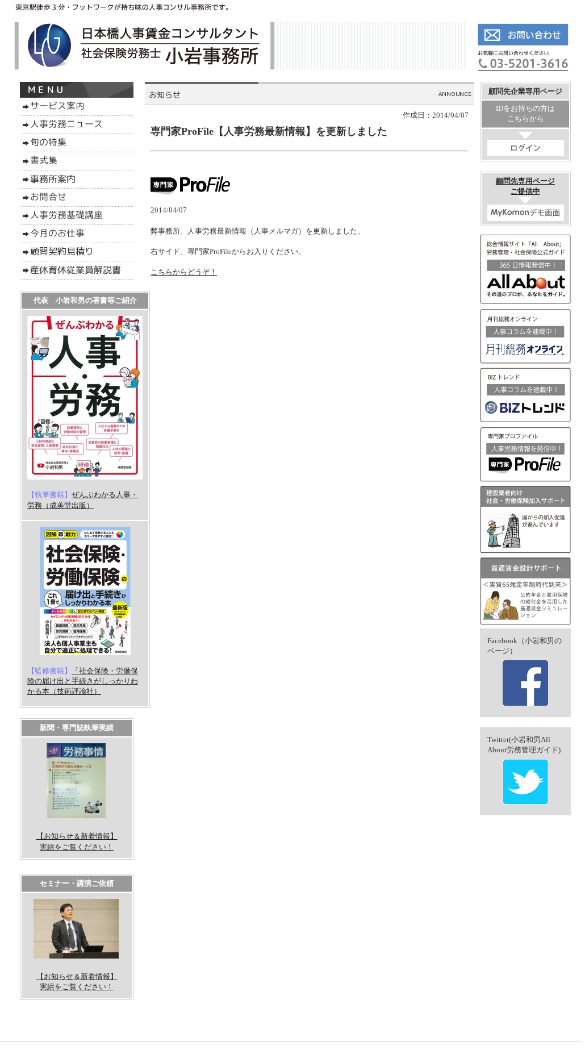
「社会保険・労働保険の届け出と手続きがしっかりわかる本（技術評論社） (82, 680)
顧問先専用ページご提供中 (525, 186)
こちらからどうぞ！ (184, 272)
